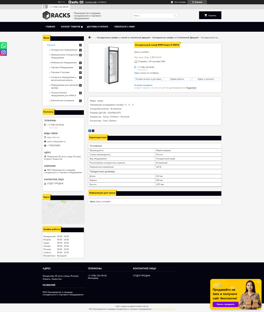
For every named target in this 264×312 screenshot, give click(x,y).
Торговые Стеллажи (60, 72)
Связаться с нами (124, 27)
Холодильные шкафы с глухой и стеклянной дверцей (123, 37)
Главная (50, 27)
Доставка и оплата (97, 27)
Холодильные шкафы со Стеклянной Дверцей (175, 37)
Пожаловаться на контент (163, 309)
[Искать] (175, 15)
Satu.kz (145, 306)
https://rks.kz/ (53, 137)
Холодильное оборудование (64, 50)
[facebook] (89, 131)
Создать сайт (91, 2)
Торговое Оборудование (62, 67)
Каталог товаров (70, 27)
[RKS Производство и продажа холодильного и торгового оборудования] (56, 15)
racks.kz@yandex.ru (56, 141)
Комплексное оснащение (62, 100)
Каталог (51, 45)
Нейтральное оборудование (64, 62)
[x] (93, 131)
